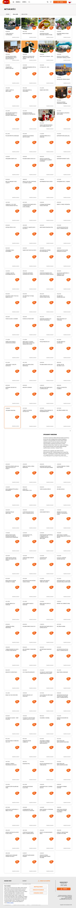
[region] (25, 894)
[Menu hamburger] (13, 2)
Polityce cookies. (10, 902)
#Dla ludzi (15, 14)
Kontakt (25, 880)
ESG (29, 2)
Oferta (24, 2)
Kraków (18, 2)
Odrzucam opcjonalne (38, 889)
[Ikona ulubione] (50, 2)
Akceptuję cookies (38, 886)
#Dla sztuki (24, 14)
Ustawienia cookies (38, 893)
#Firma (7, 14)
